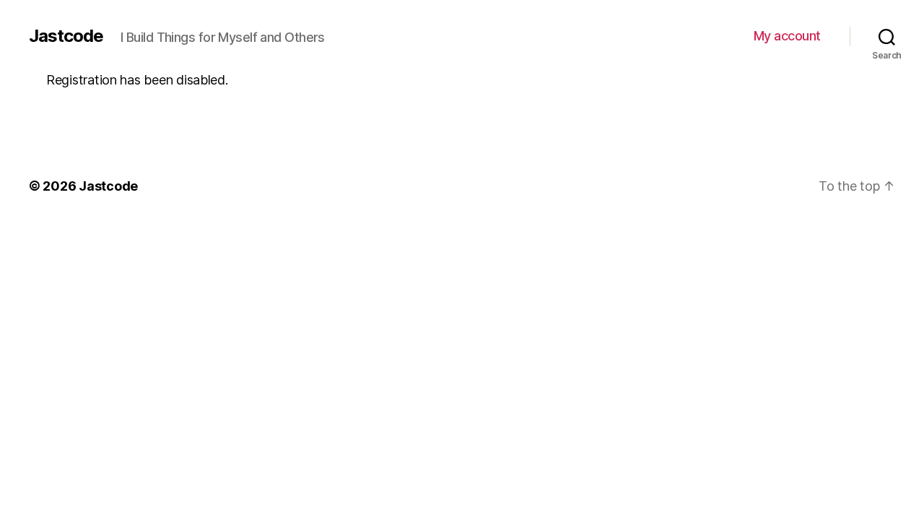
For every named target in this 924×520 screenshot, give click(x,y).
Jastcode (66, 36)
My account (787, 35)
